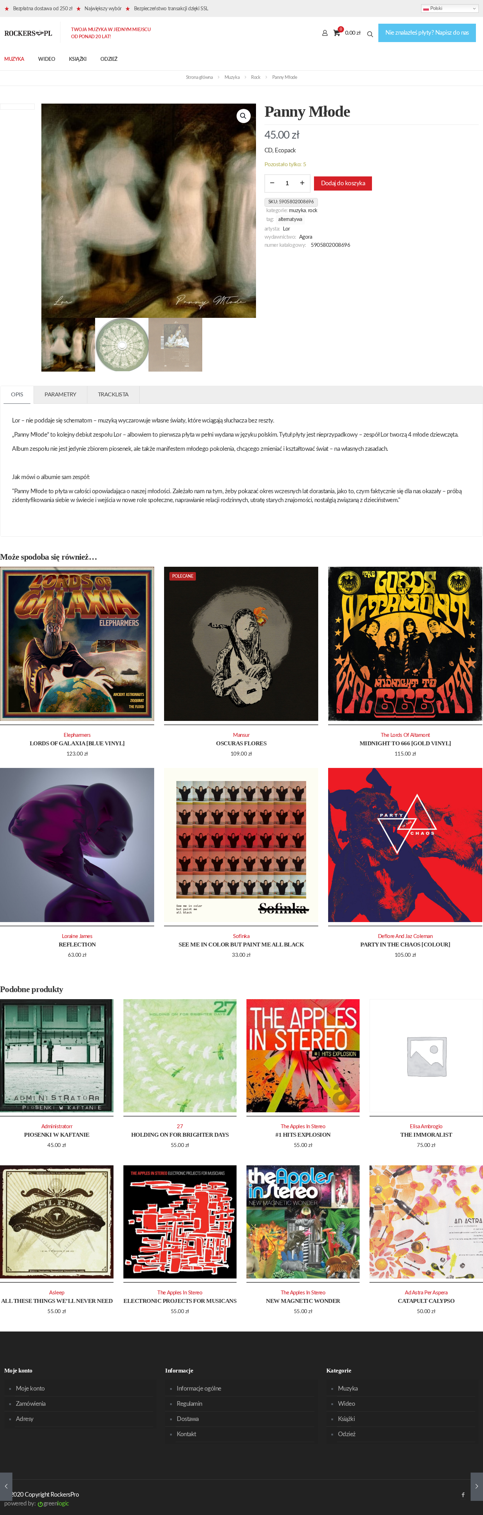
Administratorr (56, 1126)
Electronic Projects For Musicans (179, 1301)
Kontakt (186, 1434)
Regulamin (189, 1404)
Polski (435, 8)
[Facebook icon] (463, 1495)
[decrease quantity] (272, 183)
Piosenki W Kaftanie (56, 1134)
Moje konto (30, 1389)
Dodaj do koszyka (343, 183)
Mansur (241, 735)
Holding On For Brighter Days (180, 1134)
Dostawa (187, 1419)
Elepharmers (77, 735)
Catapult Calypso (426, 1301)
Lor (286, 229)
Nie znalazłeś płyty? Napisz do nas (427, 33)
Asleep (56, 1292)
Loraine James (77, 936)
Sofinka (241, 936)
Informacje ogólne (199, 1389)
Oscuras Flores (241, 743)
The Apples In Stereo (303, 1126)
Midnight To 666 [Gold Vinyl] (405, 743)
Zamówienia (31, 1404)
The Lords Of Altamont (405, 735)
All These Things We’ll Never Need (56, 1301)
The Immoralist (426, 1134)
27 (180, 1126)
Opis (17, 394)
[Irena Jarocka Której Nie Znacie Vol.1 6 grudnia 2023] (477, 1487)
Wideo (346, 1404)
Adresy (25, 1419)
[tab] (17, 394)
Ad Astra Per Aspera (426, 1292)
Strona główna (199, 77)
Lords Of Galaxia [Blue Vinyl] (77, 743)
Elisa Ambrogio (426, 1126)
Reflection (77, 944)
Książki (346, 1419)
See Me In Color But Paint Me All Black (241, 944)
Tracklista (113, 394)
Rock (255, 77)
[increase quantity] (302, 183)
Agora (305, 237)
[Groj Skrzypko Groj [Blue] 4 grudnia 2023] (6, 1487)
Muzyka (232, 77)
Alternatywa (290, 219)
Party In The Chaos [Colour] (405, 944)
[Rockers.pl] (28, 33)
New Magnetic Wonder (303, 1301)
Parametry (60, 394)
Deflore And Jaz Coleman (405, 936)
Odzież (347, 1434)
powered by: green (36, 1504)
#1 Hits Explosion (302, 1134)
